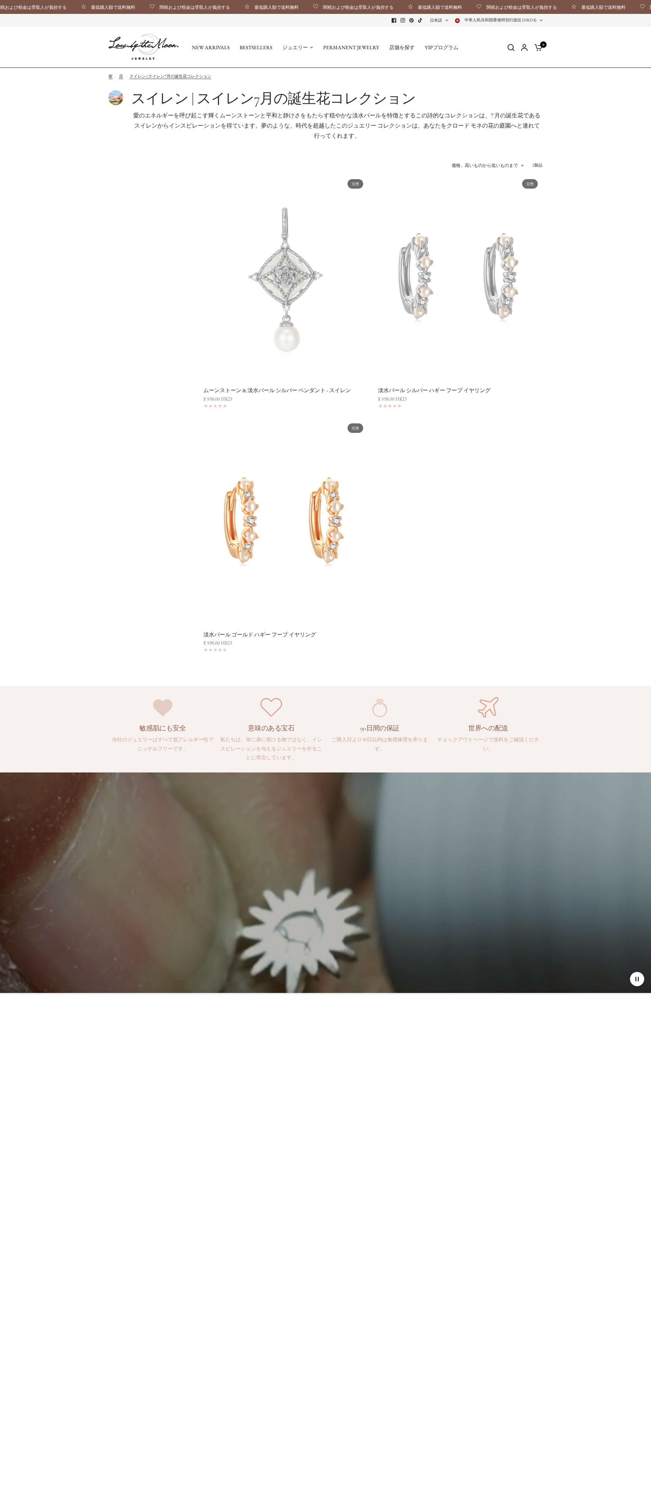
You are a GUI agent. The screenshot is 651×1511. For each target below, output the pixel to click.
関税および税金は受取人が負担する (161, 7)
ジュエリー (295, 47)
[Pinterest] (411, 20)
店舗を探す (402, 47)
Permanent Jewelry (351, 47)
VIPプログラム (441, 47)
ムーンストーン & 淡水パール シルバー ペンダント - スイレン (277, 390)
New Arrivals (211, 47)
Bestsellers (256, 47)
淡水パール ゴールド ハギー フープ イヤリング (259, 634)
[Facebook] (394, 20)
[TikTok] (420, 20)
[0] (536, 47)
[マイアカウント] (524, 47)
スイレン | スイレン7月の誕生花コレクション (170, 76)
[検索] (511, 47)
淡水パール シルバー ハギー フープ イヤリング (434, 390)
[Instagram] (402, 20)
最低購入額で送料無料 (80, 7)
